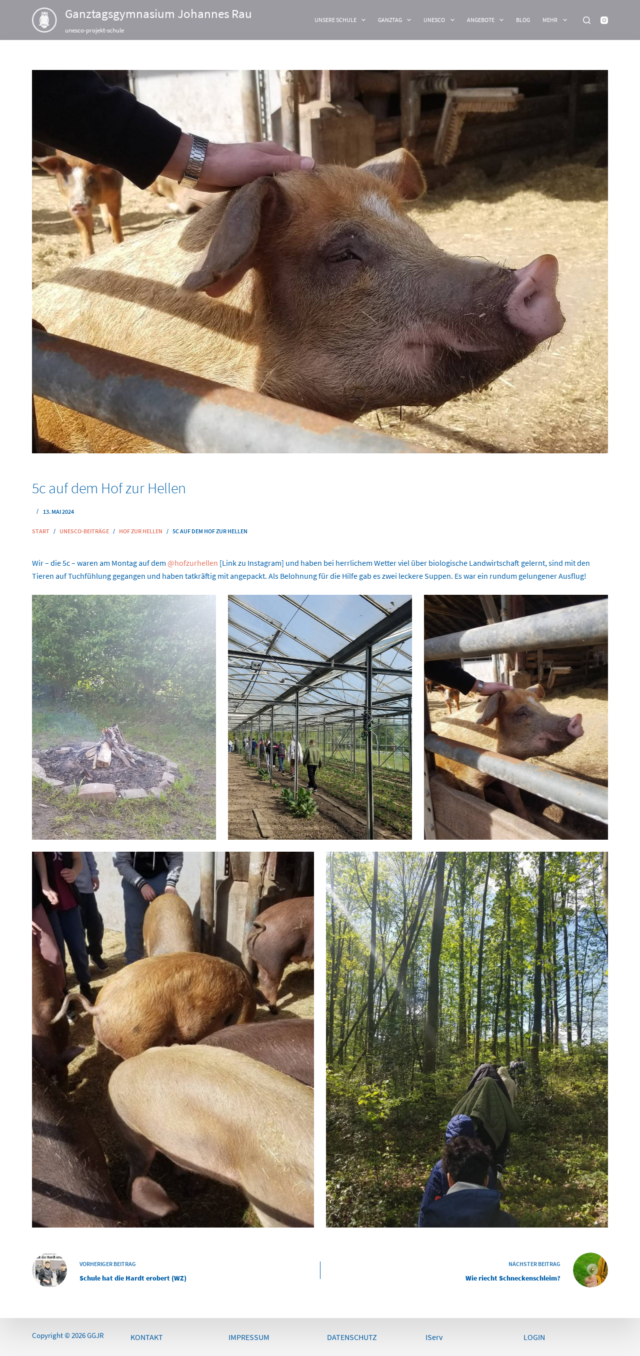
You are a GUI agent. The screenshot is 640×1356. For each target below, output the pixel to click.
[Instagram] (604, 20)
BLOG (523, 19)
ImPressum (249, 1337)
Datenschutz (352, 1337)
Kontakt (146, 1337)
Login (534, 1337)
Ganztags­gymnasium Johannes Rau (158, 13)
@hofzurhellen (193, 563)
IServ (434, 1337)
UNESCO (434, 19)
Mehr (550, 19)
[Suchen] (586, 20)
